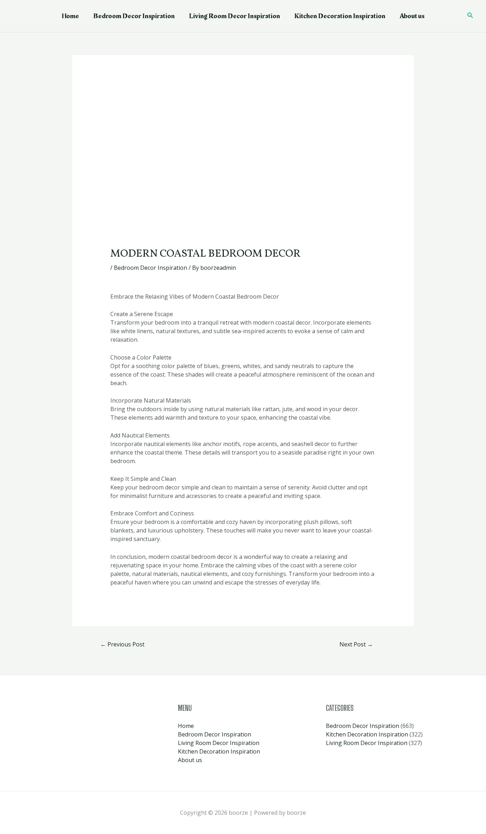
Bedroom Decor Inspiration (134, 16)
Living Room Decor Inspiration (234, 16)
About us (412, 16)
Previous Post (122, 644)
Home (70, 16)
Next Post (356, 644)
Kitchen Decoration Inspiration (339, 16)
